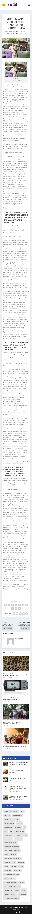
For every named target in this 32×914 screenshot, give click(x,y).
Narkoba (14, 866)
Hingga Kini (20, 831)
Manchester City (10, 855)
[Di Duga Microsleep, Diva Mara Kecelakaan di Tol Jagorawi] (5, 764)
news (21, 866)
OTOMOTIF (19, 799)
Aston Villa (14, 811)
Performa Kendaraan (11, 874)
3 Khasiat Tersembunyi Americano (14, 746)
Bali (22, 811)
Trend (6, 894)
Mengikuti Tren (9, 862)
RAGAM (12, 33)
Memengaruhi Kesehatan (12, 858)
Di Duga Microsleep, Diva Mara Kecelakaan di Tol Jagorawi (18, 763)
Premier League (9, 878)
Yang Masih (22, 894)
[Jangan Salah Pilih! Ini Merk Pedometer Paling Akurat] (16, 687)
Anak (6, 811)
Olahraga (7, 870)
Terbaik (16, 890)
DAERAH (18, 782)
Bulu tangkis (14, 819)
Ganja (12, 831)
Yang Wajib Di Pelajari (11, 898)
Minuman (21, 862)
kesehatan (18, 839)
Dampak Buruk (9, 823)
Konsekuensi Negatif (11, 847)
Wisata (13, 894)
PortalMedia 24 (17, 31)
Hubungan (8, 835)
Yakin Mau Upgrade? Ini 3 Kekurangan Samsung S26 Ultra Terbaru (18, 788)
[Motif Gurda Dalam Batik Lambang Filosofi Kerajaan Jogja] (16, 663)
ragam (21, 882)
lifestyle (17, 851)
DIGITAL (18, 791)
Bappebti (7, 815)
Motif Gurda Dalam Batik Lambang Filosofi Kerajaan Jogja (15, 674)
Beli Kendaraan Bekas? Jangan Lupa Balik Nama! (18, 797)
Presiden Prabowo (10, 882)
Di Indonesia (8, 827)
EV (24, 827)
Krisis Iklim (8, 851)
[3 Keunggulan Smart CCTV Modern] (5, 779)
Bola (6, 819)
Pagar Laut (17, 870)
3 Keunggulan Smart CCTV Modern (17, 779)
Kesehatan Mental (10, 843)
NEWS (17, 766)
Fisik (5, 831)
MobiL (6, 866)
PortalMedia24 (18, 907)
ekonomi (18, 827)
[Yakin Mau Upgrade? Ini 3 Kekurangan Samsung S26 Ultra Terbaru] (5, 787)
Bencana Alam (17, 815)
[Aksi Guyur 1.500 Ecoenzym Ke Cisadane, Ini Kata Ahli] (16, 711)
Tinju (24, 890)
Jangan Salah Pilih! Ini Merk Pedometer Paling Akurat (12, 698)
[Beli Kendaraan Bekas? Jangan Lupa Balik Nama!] (5, 797)
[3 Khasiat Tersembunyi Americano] (16, 735)
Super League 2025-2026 (12, 886)
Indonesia (17, 835)
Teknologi (8, 890)
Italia (25, 835)
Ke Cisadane (8, 839)
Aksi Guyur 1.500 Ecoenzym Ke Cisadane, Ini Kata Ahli (13, 723)
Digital (19, 823)
